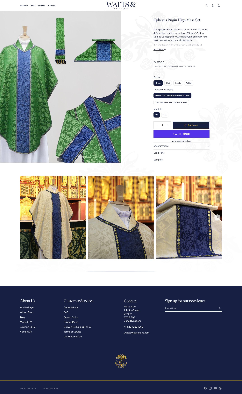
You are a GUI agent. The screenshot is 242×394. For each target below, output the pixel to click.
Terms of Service (72, 331)
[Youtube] (215, 388)
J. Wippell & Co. (28, 327)
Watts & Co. (31, 388)
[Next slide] (118, 87)
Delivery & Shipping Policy (77, 327)
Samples (158, 159)
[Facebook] (205, 388)
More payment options (181, 141)
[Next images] (217, 217)
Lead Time (159, 153)
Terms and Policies (50, 388)
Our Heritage (26, 307)
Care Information (73, 336)
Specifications (160, 146)
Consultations (71, 307)
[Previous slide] (3, 87)
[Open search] (207, 5)
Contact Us (26, 331)
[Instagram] (210, 388)
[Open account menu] (213, 5)
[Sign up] (219, 308)
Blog (22, 317)
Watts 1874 (26, 322)
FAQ (66, 312)
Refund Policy (71, 317)
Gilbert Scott (26, 312)
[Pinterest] (220, 388)
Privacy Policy (71, 322)
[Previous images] (25, 217)
